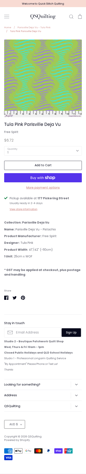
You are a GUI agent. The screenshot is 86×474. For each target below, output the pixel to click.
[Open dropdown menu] (76, 384)
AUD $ (13, 424)
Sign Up (71, 332)
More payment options (43, 187)
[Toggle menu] (6, 16)
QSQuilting (43, 16)
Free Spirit (11, 132)
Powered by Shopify (17, 440)
